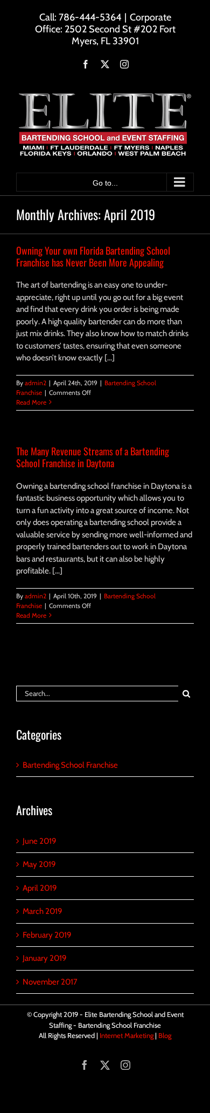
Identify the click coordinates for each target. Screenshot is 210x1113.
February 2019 (47, 935)
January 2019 (45, 958)
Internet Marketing (126, 1035)
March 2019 (42, 911)
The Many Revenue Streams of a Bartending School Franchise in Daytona (92, 457)
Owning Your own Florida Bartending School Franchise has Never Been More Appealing (93, 256)
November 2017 (50, 982)
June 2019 (40, 841)
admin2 (35, 383)
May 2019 (39, 864)
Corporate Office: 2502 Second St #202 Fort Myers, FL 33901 (105, 29)
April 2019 (40, 888)
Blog (164, 1035)
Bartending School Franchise (70, 765)
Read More (31, 402)
